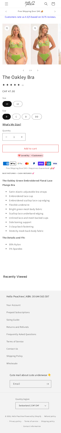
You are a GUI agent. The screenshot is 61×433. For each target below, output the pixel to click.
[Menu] (6, 3)
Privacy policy (15, 421)
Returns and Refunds (18, 327)
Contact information (32, 426)
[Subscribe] (47, 384)
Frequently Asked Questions (21, 334)
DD (36, 116)
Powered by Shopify (33, 416)
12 (18, 103)
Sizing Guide (13, 319)
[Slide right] (37, 70)
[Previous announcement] (6, 11)
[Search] (46, 3)
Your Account (13, 305)
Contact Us (12, 348)
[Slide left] (23, 70)
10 (7, 103)
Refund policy (50, 416)
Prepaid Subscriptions (18, 312)
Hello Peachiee (18, 416)
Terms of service (31, 421)
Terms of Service (15, 341)
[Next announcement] (55, 11)
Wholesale (12, 363)
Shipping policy (48, 421)
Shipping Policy (15, 356)
